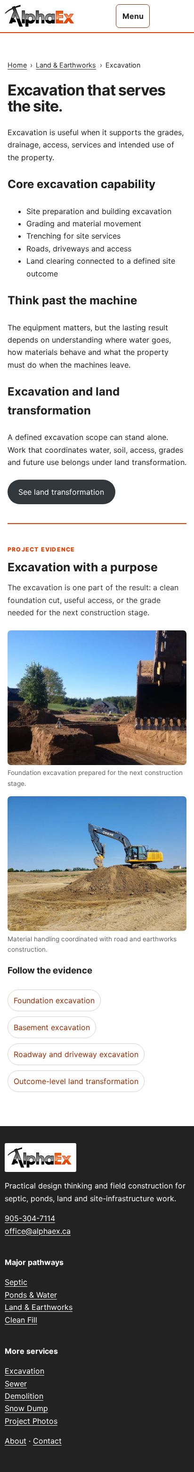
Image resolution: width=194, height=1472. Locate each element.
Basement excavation (52, 1027)
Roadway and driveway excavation (76, 1054)
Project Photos (31, 1421)
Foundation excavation (54, 1000)
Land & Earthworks (66, 65)
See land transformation (61, 492)
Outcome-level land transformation (76, 1081)
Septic (16, 1282)
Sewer (16, 1383)
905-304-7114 (30, 1218)
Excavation (24, 1371)
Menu (133, 16)
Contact (47, 1441)
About (15, 1441)
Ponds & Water (31, 1295)
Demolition (24, 1396)
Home (17, 65)
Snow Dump (26, 1408)
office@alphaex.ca (38, 1231)
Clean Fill (21, 1320)
